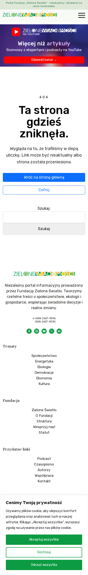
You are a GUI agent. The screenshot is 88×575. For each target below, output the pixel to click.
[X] (51, 331)
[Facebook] (29, 331)
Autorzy (44, 470)
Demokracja (44, 372)
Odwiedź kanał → (44, 60)
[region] (44, 535)
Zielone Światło (44, 410)
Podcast (44, 459)
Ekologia (44, 367)
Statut (44, 432)
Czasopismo (44, 464)
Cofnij (44, 190)
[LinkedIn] (59, 331)
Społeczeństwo (44, 356)
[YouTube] (44, 331)
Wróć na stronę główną (44, 177)
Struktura (44, 421)
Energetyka (44, 361)
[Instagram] (36, 331)
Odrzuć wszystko (44, 565)
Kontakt (44, 481)
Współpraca (44, 475)
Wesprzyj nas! (44, 427)
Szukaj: (44, 208)
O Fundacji (44, 416)
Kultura (44, 384)
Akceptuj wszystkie (44, 540)
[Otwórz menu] (81, 15)
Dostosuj (44, 552)
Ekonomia (44, 378)
